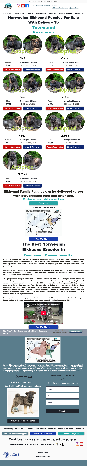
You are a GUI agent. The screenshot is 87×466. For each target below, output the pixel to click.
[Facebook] (27, 5)
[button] (75, 331)
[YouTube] (23, 5)
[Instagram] (18, 5)
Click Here (21, 264)
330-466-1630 (45, 6)
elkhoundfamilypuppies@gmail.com (65, 8)
